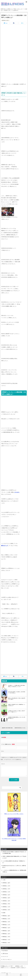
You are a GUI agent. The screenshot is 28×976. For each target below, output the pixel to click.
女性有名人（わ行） (6, 909)
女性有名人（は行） (6, 897)
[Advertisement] (14, 39)
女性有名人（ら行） (6, 906)
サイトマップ (5, 956)
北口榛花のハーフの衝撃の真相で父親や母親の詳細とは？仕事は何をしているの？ (16, 686)
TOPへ (21, 975)
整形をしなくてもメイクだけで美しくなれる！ (14, 813)
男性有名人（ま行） (6, 933)
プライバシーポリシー (7, 959)
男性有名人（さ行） (6, 921)
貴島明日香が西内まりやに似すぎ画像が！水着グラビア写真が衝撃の (21, 727)
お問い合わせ (5, 953)
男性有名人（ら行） (6, 939)
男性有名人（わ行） (6, 942)
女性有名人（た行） (6, 891)
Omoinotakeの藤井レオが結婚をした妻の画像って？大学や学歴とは (17, 692)
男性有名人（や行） (6, 936)
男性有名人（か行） (6, 918)
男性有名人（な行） (6, 927)
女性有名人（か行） (5, 20)
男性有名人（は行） (6, 930)
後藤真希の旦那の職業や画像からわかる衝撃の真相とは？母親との (8, 727)
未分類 (3, 912)
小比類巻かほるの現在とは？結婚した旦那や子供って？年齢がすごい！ (16, 711)
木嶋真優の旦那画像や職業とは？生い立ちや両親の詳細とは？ (16, 718)
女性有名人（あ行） (6, 882)
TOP (7, 966)
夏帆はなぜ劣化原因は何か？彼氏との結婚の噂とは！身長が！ (16, 699)
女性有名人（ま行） (6, 900)
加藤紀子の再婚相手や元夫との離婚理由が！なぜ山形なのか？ (16, 705)
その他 (3, 879)
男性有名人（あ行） (6, 915)
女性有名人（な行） (6, 894)
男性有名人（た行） (6, 924)
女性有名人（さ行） (6, 888)
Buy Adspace (5, 950)
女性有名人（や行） (6, 903)
